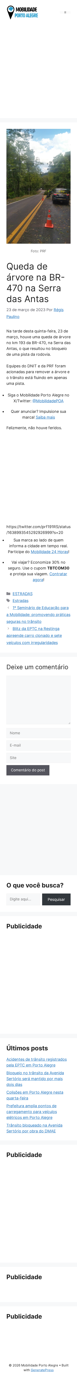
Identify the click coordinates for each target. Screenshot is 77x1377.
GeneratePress (42, 1370)
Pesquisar (56, 899)
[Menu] (65, 12)
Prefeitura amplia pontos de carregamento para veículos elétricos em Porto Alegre (31, 1112)
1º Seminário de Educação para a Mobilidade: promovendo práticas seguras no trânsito (38, 614)
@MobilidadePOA (48, 401)
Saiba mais (45, 417)
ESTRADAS (23, 593)
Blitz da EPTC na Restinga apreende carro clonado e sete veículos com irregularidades (34, 635)
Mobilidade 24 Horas (49, 551)
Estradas (20, 600)
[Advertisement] (38, 70)
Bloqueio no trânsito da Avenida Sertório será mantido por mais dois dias (35, 1079)
